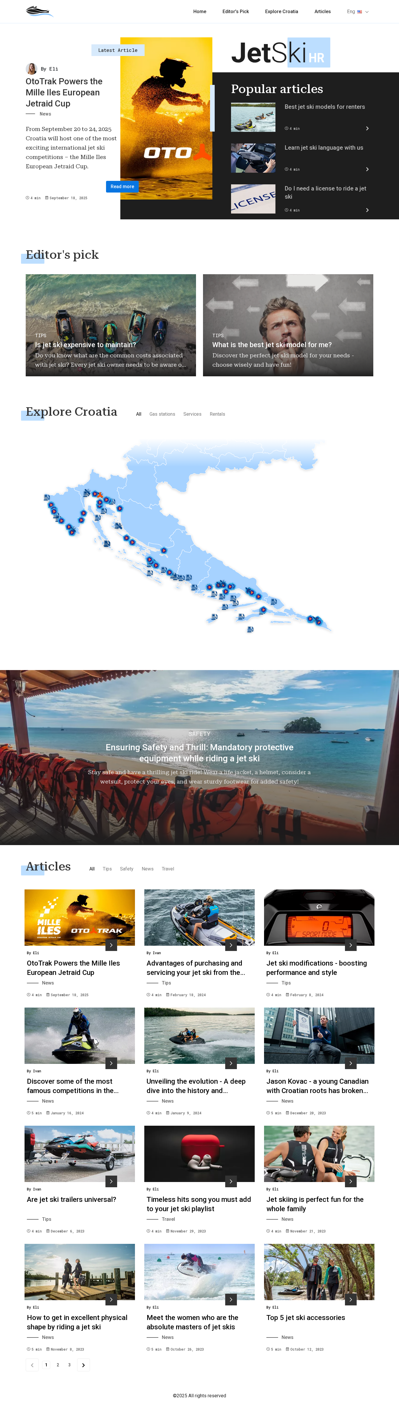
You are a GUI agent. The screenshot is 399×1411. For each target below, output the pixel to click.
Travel (168, 869)
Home (199, 11)
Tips (107, 869)
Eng (351, 11)
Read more (122, 186)
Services (192, 414)
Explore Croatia (281, 11)
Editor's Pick (236, 11)
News (148, 869)
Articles (323, 11)
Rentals (217, 414)
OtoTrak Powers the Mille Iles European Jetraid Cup (64, 92)
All (138, 414)
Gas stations (162, 414)
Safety (126, 869)
